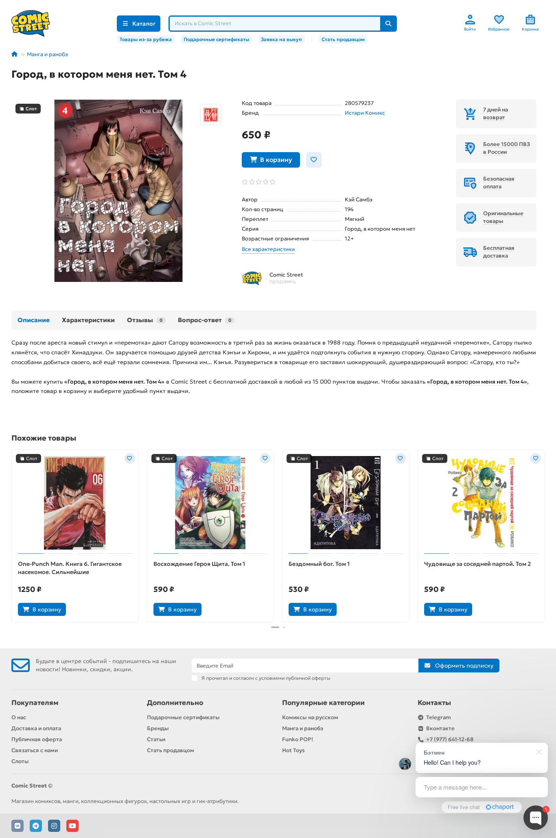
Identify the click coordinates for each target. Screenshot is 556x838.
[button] (12, 535)
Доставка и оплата (36, 728)
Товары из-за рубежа (146, 39)
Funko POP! (297, 739)
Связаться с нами (34, 750)
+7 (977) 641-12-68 (449, 739)
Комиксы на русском (310, 717)
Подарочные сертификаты (216, 39)
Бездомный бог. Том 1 (319, 563)
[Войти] (470, 19)
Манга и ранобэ (47, 54)
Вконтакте (440, 728)
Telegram (438, 717)
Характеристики (88, 320)
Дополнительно (175, 702)
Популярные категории (323, 702)
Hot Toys (293, 750)
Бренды (158, 728)
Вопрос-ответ (204, 320)
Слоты (20, 761)
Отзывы (144, 320)
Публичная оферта (36, 739)
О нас (18, 717)
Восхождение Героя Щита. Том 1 (199, 563)
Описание (34, 320)
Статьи (156, 739)
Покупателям (35, 702)
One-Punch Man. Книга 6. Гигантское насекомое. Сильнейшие (70, 568)
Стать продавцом (343, 39)
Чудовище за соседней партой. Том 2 (477, 563)
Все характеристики (268, 249)
